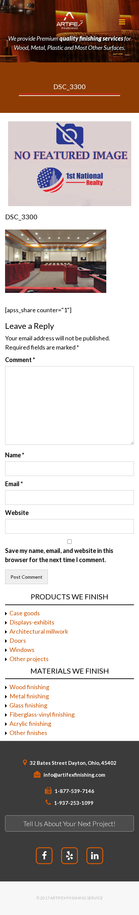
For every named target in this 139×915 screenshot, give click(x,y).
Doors (17, 640)
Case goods (24, 613)
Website (17, 512)
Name (14, 455)
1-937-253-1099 (73, 803)
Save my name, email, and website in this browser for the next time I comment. (59, 555)
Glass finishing (28, 705)
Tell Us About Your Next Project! (69, 823)
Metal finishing (29, 696)
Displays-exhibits (31, 622)
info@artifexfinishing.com (74, 775)
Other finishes (28, 732)
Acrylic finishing (30, 723)
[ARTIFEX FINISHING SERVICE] (69, 20)
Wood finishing (29, 687)
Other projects (29, 658)
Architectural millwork (38, 631)
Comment (20, 359)
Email (14, 484)
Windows (21, 649)
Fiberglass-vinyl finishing (42, 714)
